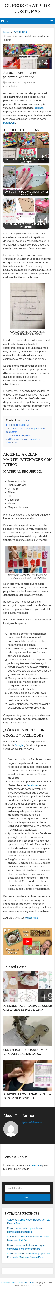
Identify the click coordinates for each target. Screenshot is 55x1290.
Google (19, 745)
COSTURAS (13, 82)
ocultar (26, 420)
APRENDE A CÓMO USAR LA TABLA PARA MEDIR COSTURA (27, 1096)
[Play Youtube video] (27, 941)
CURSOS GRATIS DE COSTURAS (27, 8)
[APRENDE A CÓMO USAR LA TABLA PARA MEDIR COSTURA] (27, 1075)
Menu (4, 21)
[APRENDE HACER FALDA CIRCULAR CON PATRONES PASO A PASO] (27, 986)
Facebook (32, 785)
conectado (35, 1165)
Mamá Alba (31, 917)
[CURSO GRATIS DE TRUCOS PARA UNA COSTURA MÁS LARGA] (27, 1031)
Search (27, 1197)
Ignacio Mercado (32, 1122)
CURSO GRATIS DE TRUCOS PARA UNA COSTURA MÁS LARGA (25, 1052)
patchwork (9, 122)
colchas (39, 107)
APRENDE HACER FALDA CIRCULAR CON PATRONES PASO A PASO (27, 1007)
